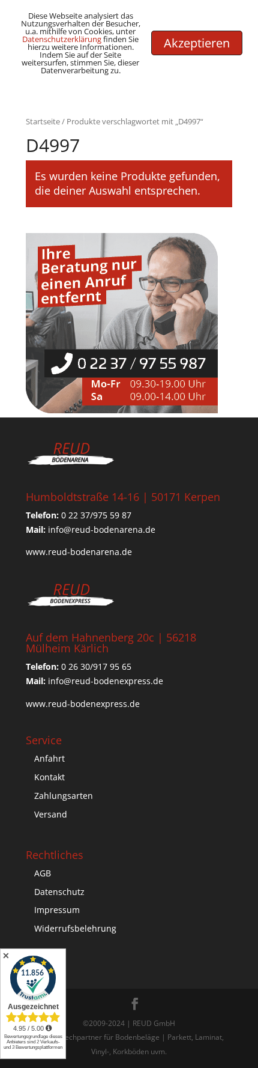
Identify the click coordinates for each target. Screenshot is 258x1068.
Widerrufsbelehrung (75, 928)
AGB (42, 873)
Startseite (43, 121)
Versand (50, 814)
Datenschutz (59, 891)
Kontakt (49, 777)
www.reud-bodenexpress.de (83, 703)
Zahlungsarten (63, 795)
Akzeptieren (197, 43)
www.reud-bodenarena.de (79, 551)
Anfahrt (49, 758)
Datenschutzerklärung (61, 39)
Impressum (57, 909)
